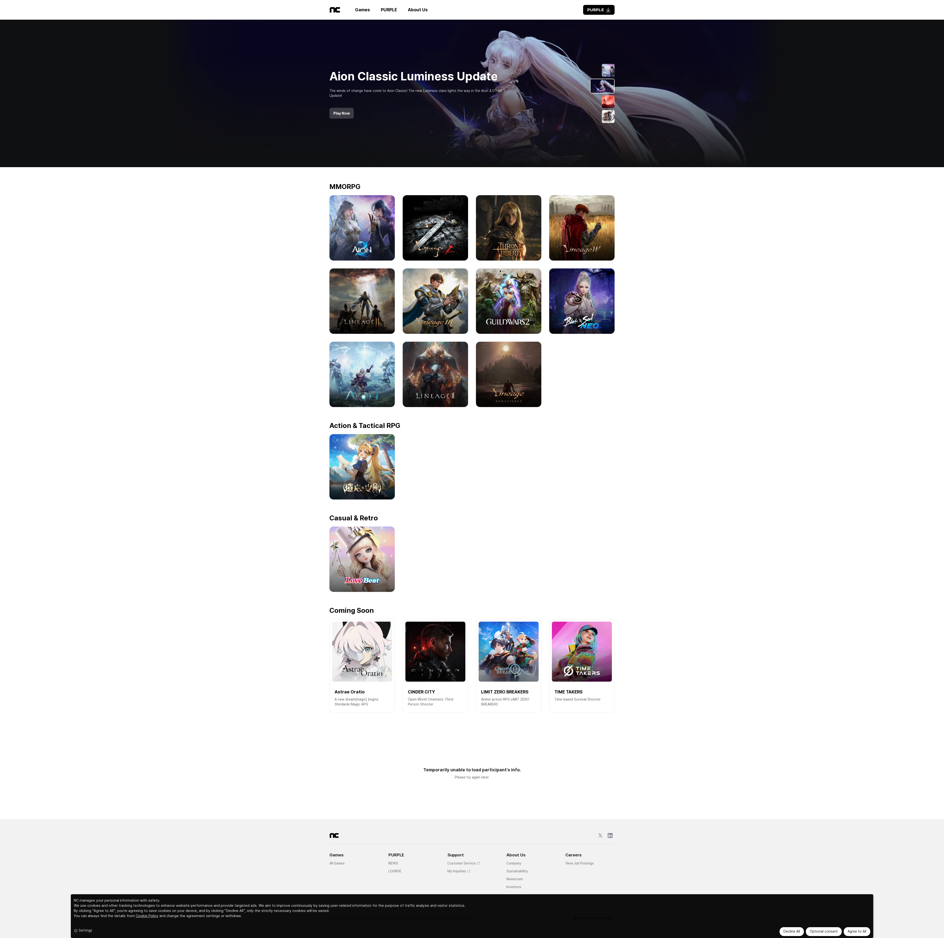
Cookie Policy (147, 916)
